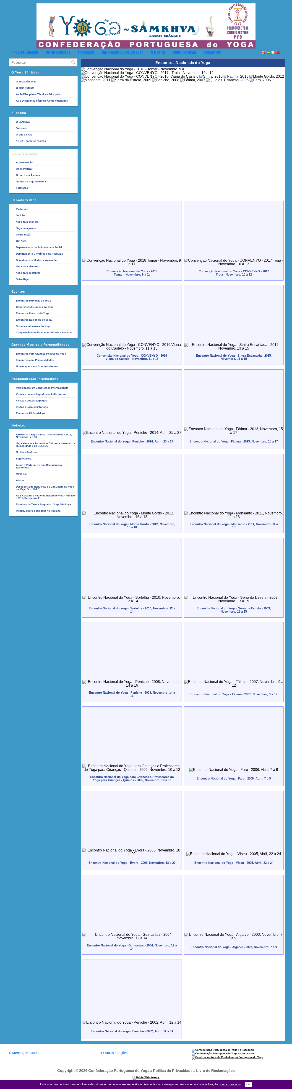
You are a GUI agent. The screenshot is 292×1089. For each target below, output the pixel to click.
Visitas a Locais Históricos (32, 407)
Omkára (20, 215)
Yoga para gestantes (28, 272)
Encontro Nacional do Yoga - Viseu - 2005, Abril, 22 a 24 (233, 862)
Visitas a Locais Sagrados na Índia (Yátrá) (41, 394)
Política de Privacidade (173, 1071)
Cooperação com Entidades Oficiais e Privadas (44, 332)
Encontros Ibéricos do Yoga (32, 313)
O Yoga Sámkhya (26, 81)
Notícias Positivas (26, 452)
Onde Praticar (184, 52)
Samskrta (21, 128)
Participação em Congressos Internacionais (42, 387)
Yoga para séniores (27, 266)
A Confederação (25, 52)
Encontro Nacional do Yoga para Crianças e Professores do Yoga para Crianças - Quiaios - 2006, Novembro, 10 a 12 (132, 778)
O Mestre (158, 52)
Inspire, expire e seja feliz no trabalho (38, 510)
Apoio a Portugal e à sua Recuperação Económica (39, 466)
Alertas (20, 480)
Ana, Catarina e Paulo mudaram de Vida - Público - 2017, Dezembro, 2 (45, 496)
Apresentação (24, 162)
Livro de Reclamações (215, 1071)
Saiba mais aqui (230, 1084)
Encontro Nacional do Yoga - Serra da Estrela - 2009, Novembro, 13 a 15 (234, 610)
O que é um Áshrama (28, 175)
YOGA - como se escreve (31, 141)
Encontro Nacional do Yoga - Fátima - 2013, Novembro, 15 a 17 (234, 441)
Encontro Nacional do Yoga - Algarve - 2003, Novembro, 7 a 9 (234, 947)
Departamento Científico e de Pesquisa (39, 253)
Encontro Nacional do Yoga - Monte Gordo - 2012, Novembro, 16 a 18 (132, 525)
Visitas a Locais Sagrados (31, 400)
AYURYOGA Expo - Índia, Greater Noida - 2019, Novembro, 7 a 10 (44, 435)
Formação (86, 52)
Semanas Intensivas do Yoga (33, 326)
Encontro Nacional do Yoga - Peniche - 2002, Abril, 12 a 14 (132, 1031)
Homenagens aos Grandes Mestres (37, 366)
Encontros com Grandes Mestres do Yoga (41, 353)
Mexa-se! (21, 474)
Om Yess (21, 241)
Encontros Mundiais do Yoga (33, 300)
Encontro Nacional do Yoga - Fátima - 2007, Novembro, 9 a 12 (233, 694)
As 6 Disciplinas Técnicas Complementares (42, 100)
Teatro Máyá (23, 234)
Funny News (23, 458)
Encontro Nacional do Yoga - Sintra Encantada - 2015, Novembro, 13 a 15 (234, 357)
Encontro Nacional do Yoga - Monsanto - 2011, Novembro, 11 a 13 (234, 525)
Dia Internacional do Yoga (122, 52)
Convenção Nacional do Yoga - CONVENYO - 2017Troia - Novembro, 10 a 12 (234, 273)
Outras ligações (114, 1052)
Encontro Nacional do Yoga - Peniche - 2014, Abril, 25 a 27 (132, 441)
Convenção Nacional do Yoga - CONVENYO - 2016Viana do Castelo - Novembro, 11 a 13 (132, 357)
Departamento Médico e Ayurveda (36, 260)
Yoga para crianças (27, 221)
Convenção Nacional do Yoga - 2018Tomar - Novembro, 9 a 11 (132, 273)
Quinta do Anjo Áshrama (31, 181)
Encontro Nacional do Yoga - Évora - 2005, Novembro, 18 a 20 (132, 862)
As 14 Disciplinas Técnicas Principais (38, 94)
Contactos (212, 52)
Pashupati (22, 209)
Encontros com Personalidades (35, 360)
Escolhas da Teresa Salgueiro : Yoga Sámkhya (43, 504)
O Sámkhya (23, 121)
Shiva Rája (22, 279)
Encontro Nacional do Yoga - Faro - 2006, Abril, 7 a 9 (234, 778)
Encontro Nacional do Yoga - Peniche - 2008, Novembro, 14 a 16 (132, 694)
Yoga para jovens (26, 228)
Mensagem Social (24, 1052)
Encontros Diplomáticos (30, 413)
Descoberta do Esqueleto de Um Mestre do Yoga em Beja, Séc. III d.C (45, 488)
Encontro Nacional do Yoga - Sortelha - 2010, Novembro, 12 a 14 (132, 610)
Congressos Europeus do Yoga (34, 307)
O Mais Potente (25, 88)
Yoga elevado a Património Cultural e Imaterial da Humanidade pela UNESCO (45, 444)
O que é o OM (24, 134)
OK (248, 1084)
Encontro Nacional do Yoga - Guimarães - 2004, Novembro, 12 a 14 (132, 947)
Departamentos (58, 52)
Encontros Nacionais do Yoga (34, 319)
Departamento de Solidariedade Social (39, 247)
